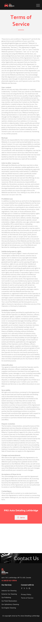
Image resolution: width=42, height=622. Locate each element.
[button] (38, 5)
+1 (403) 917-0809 (9, 580)
